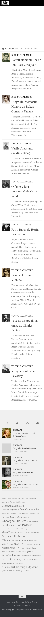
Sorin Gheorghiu (13, 559)
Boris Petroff (5, 502)
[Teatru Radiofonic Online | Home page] (6, 3)
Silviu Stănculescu (36, 555)
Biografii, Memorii (21, 55)
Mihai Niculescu (32, 532)
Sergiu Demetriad (26, 555)
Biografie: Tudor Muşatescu (25, 460)
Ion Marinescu (9, 525)
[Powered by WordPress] (13, 610)
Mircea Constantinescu (15, 540)
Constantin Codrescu (17, 502)
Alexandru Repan (31, 498)
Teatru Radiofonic (22, 143)
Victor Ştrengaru (19, 563)
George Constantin (19, 516)
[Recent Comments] (27, 423)
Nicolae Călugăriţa (33, 544)
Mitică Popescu (7, 544)
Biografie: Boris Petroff (23, 472)
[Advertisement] (22, 23)
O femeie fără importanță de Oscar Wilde (24, 191)
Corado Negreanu (10, 509)
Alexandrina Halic (18, 498)
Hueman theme (36, 609)
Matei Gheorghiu (22, 529)
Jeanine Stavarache (8, 529)
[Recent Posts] (7, 423)
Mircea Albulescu (13, 536)
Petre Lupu (21, 548)
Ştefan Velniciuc (25, 571)
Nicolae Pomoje (9, 547)
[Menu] (41, 3)
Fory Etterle (5, 517)
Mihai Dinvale (9, 532)
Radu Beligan (31, 548)
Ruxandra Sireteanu (11, 555)
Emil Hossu (13, 513)
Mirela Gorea (32, 540)
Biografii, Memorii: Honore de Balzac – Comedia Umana (24, 106)
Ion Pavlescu (24, 524)
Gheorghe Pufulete (14, 521)
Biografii (17, 430)
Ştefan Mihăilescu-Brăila (11, 570)
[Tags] (37, 423)
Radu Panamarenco (8, 551)
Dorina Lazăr (5, 513)
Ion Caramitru (32, 521)
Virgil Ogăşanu (29, 566)
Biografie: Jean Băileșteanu (24, 448)
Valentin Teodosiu (34, 559)
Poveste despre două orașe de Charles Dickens (24, 325)
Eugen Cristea (23, 513)
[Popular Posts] (17, 423)
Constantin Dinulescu (13, 505)
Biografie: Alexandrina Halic (25, 484)
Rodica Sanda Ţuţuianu (24, 551)
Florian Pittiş (34, 513)
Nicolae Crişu (20, 544)
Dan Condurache (29, 509)
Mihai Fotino (21, 533)
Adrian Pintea (6, 498)
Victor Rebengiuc (8, 563)
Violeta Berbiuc (10, 566)
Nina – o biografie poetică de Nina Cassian (24, 435)
